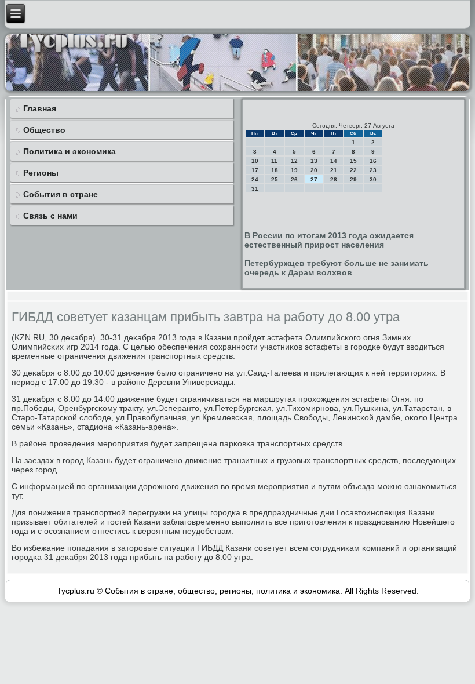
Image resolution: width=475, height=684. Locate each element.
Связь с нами (50, 215)
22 (353, 170)
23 (373, 170)
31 (254, 188)
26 (294, 179)
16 (373, 161)
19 (294, 170)
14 (333, 161)
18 (274, 170)
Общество (44, 129)
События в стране (60, 194)
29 (353, 179)
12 (294, 161)
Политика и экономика (69, 151)
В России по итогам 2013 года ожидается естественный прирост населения (329, 240)
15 (353, 161)
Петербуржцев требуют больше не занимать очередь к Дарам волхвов (336, 268)
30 (373, 179)
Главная (39, 108)
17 (254, 170)
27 (313, 179)
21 (333, 170)
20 (313, 170)
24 (254, 179)
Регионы (41, 172)
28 (333, 179)
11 (274, 161)
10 (254, 161)
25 (274, 179)
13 (313, 161)
